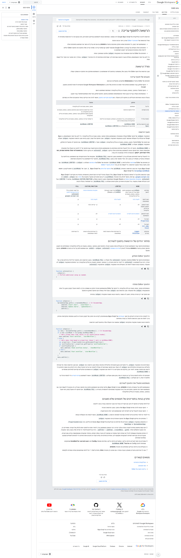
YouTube (72, 535)
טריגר (80, 177)
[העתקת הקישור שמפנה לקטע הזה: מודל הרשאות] (134, 67)
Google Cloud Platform (99, 546)
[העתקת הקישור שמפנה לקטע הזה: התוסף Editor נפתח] (131, 284)
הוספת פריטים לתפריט (133, 213)
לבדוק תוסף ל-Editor (107, 165)
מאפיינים (121, 316)
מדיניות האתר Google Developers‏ (71, 489)
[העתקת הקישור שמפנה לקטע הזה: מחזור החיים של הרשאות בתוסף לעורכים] (106, 241)
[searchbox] (168, 18)
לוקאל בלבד (136, 199)
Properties (145, 221)
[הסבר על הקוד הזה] (142, 268)
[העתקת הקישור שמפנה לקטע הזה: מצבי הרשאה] (136, 132)
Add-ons (175, 8)
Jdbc (147, 226)
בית (149, 2)
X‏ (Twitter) (72, 532)
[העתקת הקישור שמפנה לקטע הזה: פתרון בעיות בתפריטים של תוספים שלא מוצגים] (100, 399)
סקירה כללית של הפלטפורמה (145, 526)
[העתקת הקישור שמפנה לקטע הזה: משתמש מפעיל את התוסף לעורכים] (118, 383)
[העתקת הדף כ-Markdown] (113, 31)
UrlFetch (145, 227)
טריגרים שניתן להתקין (73, 192)
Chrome (121, 546)
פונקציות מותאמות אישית (133, 179)
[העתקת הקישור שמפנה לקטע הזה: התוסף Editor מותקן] (130, 256)
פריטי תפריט (76, 375)
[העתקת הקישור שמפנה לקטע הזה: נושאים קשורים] (133, 457)
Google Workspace (137, 26)
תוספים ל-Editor (133, 40)
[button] (168, 49)
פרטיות (146, 554)
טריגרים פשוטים (115, 248)
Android (129, 546)
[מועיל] (60, 26)
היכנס (4, 2)
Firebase (112, 546)
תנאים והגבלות (149, 538)
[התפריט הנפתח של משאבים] (115, 2)
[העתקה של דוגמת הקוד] (148, 268)
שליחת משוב (62, 31)
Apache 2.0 (94, 489)
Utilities (135, 233)
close (3, 8)
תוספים (142, 2)
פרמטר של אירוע (105, 168)
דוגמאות (146, 12)
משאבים (120, 2)
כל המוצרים (133, 2)
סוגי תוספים (142, 466)
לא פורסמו (92, 162)
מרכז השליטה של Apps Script (106, 529)
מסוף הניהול (110, 526)
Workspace (169, 2)
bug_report (9, 8)
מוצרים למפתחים (148, 529)
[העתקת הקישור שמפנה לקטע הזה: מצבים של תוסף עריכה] (128, 77)
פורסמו (132, 162)
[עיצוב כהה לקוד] (145, 268)
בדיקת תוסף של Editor (139, 469)
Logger (137, 231)
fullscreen (6, 8)
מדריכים (164, 12)
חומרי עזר (155, 12)
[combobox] (32, 2)
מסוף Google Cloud (108, 532)
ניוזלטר (73, 529)
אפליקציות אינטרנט (140, 462)
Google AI (86, 546)
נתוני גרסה (150, 532)
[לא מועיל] (57, 26)
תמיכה (138, 12)
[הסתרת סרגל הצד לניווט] (158, 554)
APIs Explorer (110, 535)
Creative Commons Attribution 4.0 (120, 489)
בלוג (74, 526)
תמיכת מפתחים (149, 535)
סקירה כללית (174, 12)
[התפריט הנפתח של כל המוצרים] (127, 2)
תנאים (151, 554)
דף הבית (147, 26)
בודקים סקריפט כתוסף (106, 97)
